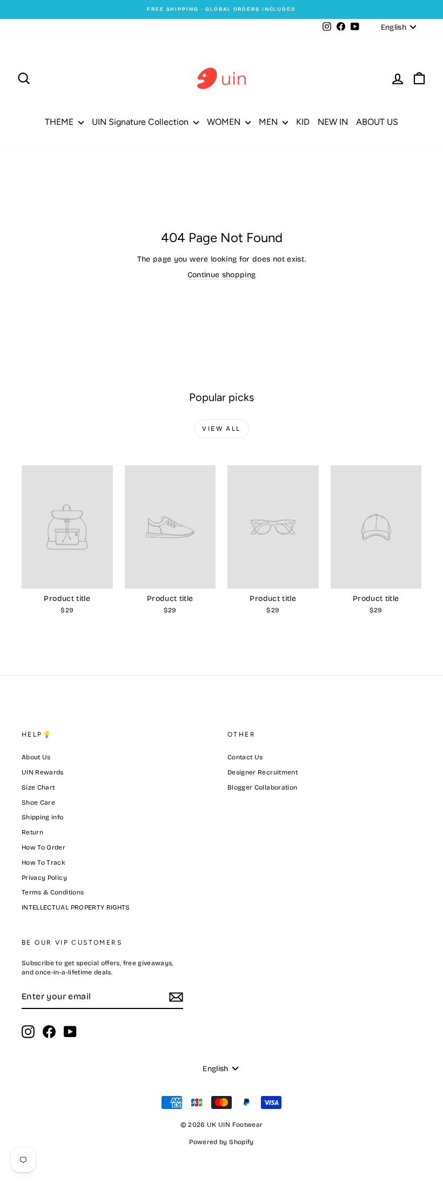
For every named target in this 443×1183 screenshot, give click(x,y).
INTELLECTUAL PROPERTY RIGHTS (76, 907)
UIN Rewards (43, 772)
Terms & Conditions (53, 892)
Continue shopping (221, 274)
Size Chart (38, 787)
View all (221, 428)
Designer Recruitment (262, 772)
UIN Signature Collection (141, 122)
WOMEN (225, 122)
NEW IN (333, 122)
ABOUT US (377, 122)
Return (32, 832)
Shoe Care (38, 802)
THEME (60, 122)
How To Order (43, 847)
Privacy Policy (44, 877)
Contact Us (245, 757)
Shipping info (43, 817)
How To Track (43, 862)
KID (303, 122)
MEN (269, 122)
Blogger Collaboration (262, 787)
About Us (36, 757)
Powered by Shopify (221, 1142)
